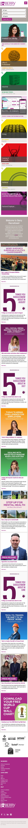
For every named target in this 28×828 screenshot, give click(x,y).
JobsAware (3, 794)
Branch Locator (4, 800)
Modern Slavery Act (5, 796)
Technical (3, 770)
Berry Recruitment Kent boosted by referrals (13, 683)
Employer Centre (4, 780)
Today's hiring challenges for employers (11, 437)
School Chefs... (6, 164)
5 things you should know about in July (11, 397)
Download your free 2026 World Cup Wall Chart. (13, 722)
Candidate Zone (4, 781)
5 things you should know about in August (12, 313)
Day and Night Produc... (8, 92)
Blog (2, 784)
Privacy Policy (4, 793)
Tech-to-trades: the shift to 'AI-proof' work (12, 641)
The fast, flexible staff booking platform (12, 116)
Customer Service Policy (6, 797)
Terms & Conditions (5, 790)
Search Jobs (6, 19)
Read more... (3, 281)
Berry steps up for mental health (9, 519)
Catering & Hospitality (5, 769)
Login (2, 777)
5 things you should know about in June (11, 600)
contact (16, 235)
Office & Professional (5, 764)
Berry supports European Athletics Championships (10, 273)
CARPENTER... (5, 188)
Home (2, 775)
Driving (2, 767)
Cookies (2, 791)
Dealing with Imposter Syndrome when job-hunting (12, 478)
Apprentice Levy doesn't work (9, 561)
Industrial (3, 766)
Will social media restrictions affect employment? (14, 353)
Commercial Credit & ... (7, 68)
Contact (2, 802)
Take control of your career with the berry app (13, 44)
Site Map (2, 799)
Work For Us (3, 783)
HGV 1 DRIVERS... (5, 140)
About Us (3, 778)
